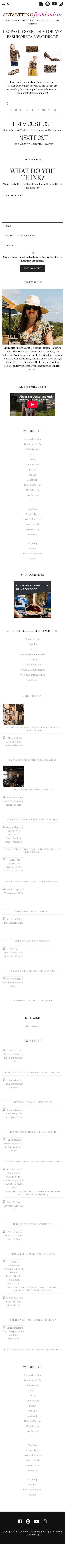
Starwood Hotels (32, 664)
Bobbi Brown (32, 449)
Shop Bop (32, 543)
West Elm (32, 548)
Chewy (32, 459)
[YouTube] (53, 4)
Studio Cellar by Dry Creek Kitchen (32, 941)
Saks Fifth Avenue (32, 519)
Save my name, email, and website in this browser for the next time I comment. (32, 259)
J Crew (32, 469)
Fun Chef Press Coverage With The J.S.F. (32, 1224)
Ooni (32, 500)
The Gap (32, 474)
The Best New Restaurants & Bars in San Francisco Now (32, 1161)
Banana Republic (32, 439)
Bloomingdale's (32, 444)
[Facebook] (40, 4)
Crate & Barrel (32, 464)
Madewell (32, 480)
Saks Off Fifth (32, 524)
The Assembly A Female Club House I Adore (32, 1000)
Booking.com (32, 639)
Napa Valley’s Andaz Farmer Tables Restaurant (32, 760)
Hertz (32, 649)
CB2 (32, 454)
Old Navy (32, 509)
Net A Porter (32, 490)
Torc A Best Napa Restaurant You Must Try (33, 789)
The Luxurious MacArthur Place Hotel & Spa (32, 1254)
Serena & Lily (32, 529)
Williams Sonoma (32, 553)
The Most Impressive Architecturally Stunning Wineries (32, 881)
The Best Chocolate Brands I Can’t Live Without (32, 971)
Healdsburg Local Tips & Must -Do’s (32, 911)
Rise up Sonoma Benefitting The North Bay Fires (32, 1132)
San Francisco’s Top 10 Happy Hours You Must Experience (32, 1349)
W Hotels (32, 680)
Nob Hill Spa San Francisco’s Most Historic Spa (32, 1320)
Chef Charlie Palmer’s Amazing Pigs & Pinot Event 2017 (32, 1072)
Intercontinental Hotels (32, 654)
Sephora (32, 534)
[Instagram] (60, 4)
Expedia (32, 644)
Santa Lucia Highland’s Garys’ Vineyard (32, 1102)
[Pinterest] (47, 4)
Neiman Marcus (32, 485)
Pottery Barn (32, 514)
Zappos (32, 558)
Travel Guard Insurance (32, 669)
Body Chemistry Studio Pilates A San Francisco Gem (32, 819)
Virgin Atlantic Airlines (32, 675)
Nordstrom (33, 495)
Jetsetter (32, 659)
